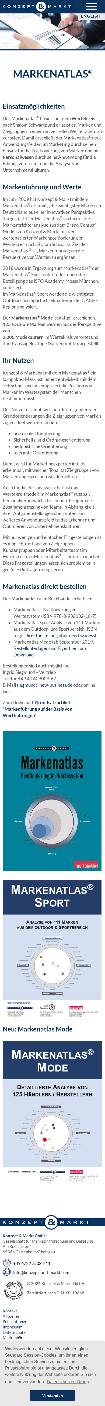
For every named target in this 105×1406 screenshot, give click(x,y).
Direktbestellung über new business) (60, 635)
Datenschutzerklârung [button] (68, 1381)
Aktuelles (11, 1316)
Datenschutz (14, 1332)
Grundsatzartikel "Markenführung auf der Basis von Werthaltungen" (37, 709)
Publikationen (15, 1321)
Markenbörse (15, 1337)
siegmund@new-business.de (44, 685)
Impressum (12, 1326)
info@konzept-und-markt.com (41, 1272)
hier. (7, 691)
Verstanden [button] (52, 1395)
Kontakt (10, 1310)
